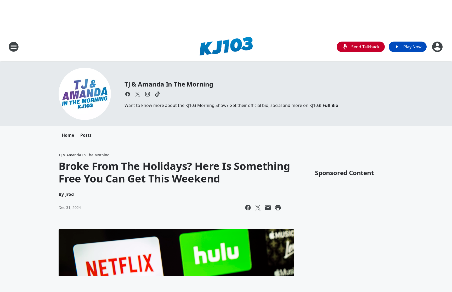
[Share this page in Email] (268, 207)
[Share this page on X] (258, 207)
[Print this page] (277, 207)
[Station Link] (226, 46)
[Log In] (438, 47)
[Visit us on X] (137, 94)
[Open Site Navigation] (13, 47)
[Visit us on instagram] (147, 94)
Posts (86, 135)
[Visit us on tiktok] (157, 94)
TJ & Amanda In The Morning (169, 84)
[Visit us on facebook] (128, 94)
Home (68, 135)
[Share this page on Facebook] (248, 207)
